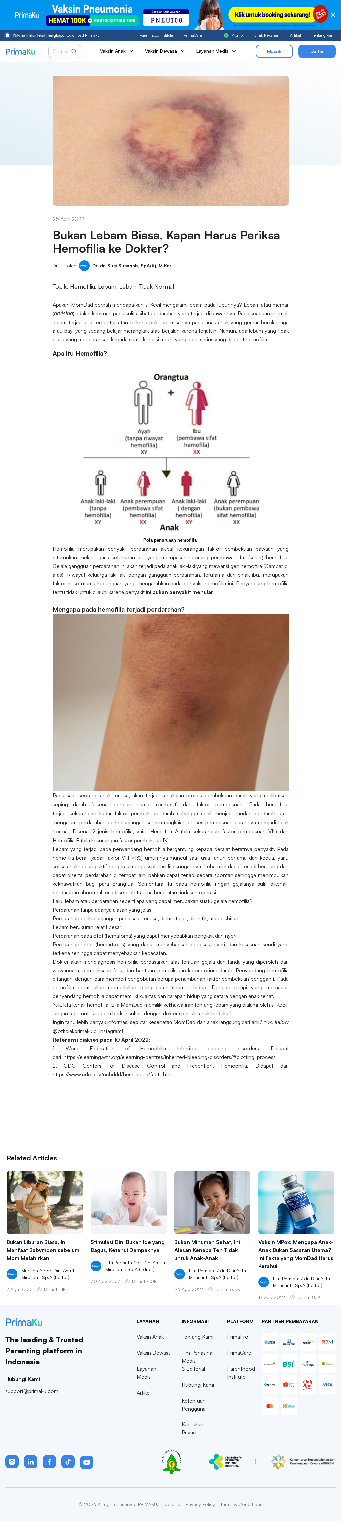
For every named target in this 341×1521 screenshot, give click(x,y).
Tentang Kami (324, 35)
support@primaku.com (31, 1391)
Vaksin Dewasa (154, 1352)
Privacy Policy (200, 1504)
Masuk (274, 51)
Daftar (317, 51)
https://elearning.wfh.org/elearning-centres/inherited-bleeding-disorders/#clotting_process (170, 1057)
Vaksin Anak (150, 1336)
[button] (12, 1461)
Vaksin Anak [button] (113, 51)
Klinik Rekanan (266, 35)
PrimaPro (237, 1336)
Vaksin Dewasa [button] (161, 51)
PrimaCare (193, 35)
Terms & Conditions (241, 1504)
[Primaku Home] (20, 51)
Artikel (295, 35)
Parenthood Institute (156, 35)
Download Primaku (56, 35)
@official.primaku (72, 1031)
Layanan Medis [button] (212, 51)
